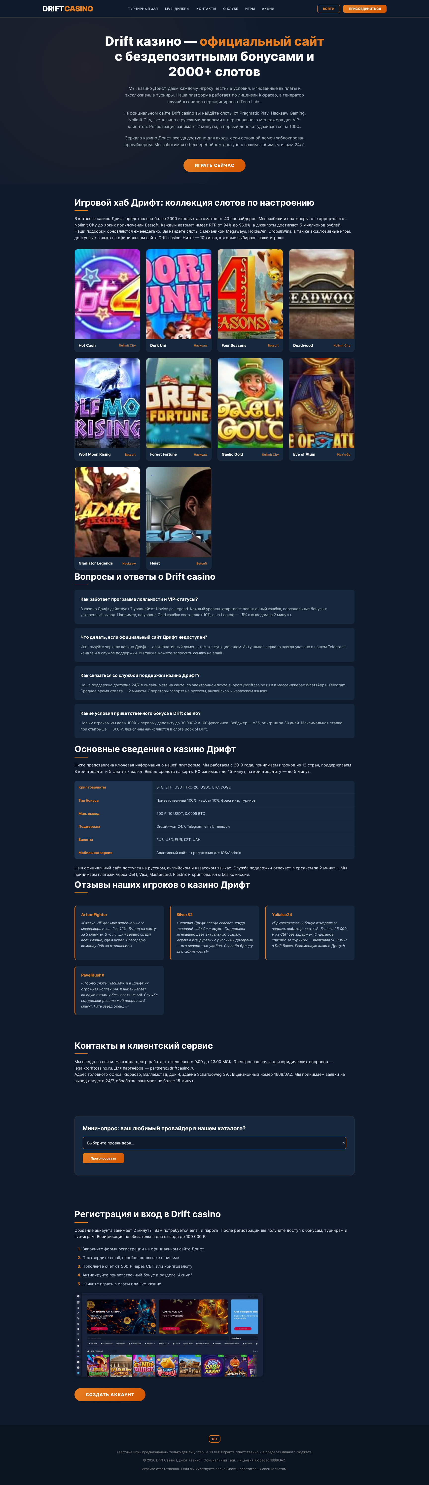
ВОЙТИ (328, 9)
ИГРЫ (250, 9)
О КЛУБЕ (230, 9)
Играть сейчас (214, 165)
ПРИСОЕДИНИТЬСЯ (365, 9)
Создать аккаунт (110, 1394)
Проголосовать (103, 1158)
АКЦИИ (268, 9)
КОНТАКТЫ (206, 9)
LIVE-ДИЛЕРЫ (177, 9)
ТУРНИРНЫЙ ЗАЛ (143, 9)
